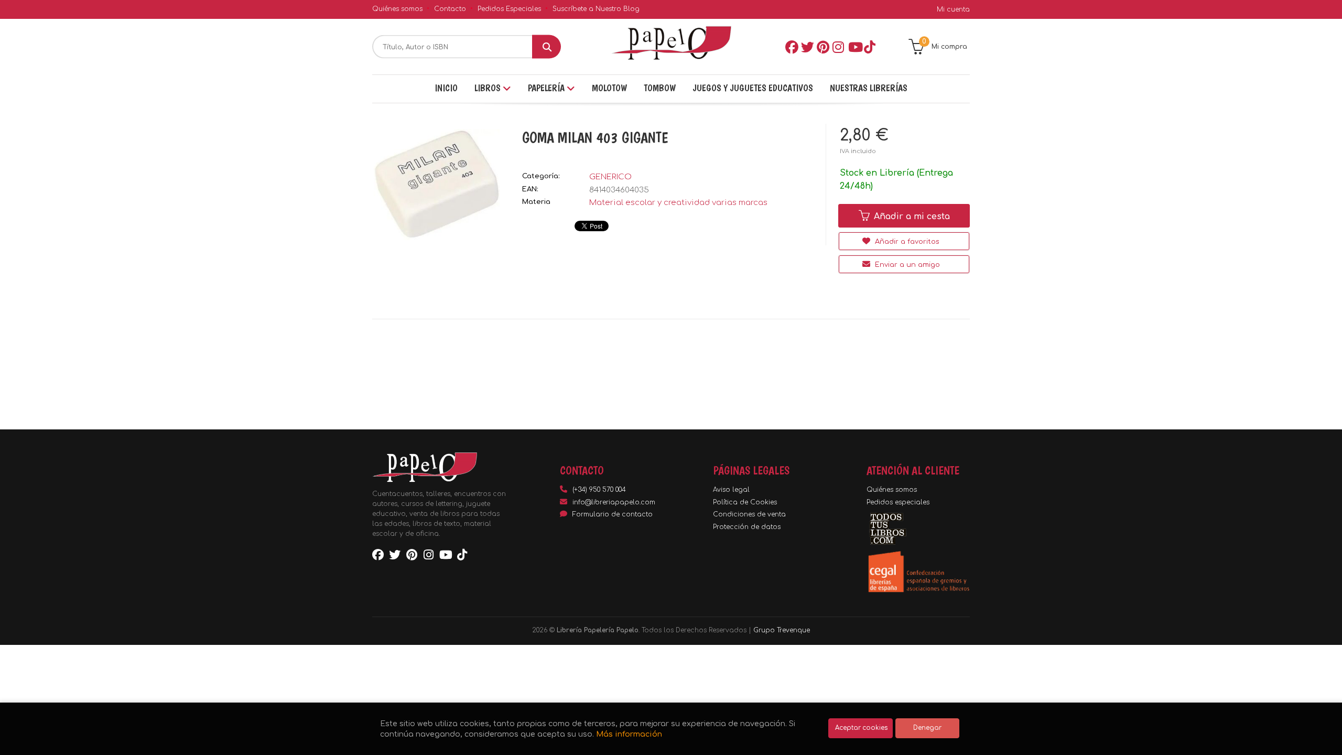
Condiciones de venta (749, 514)
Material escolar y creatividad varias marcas (678, 202)
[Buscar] (546, 47)
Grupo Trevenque (781, 630)
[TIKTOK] (869, 46)
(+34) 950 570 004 (599, 489)
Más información (629, 734)
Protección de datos (747, 527)
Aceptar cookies (861, 728)
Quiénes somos (397, 9)
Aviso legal (731, 489)
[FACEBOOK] (791, 46)
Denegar (927, 728)
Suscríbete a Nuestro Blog (596, 9)
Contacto (450, 9)
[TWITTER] (807, 46)
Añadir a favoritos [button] (906, 241)
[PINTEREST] (822, 46)
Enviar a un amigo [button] (906, 264)
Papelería (547, 87)
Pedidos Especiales (509, 9)
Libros (488, 87)
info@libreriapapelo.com (613, 502)
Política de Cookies (745, 502)
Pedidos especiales (898, 502)
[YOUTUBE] (854, 46)
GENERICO (610, 176)
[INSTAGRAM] (838, 46)
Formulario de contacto (612, 514)
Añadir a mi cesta (910, 216)
